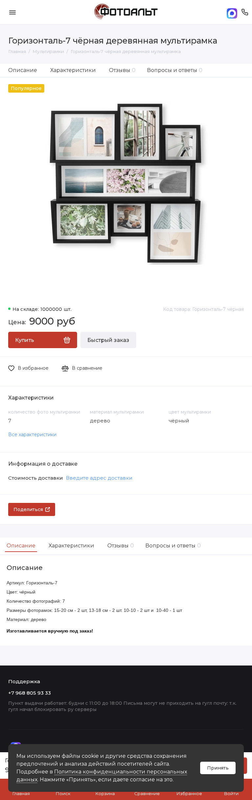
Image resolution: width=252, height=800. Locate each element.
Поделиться (28, 509)
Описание (22, 70)
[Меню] (12, 12)
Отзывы (122, 70)
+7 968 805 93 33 (29, 693)
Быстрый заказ (108, 340)
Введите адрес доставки (99, 478)
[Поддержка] (244, 12)
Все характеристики (32, 434)
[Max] (232, 12)
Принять (218, 768)
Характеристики (73, 70)
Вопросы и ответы (174, 70)
